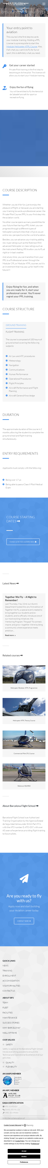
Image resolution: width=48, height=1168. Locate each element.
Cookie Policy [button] (19, 1141)
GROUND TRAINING (16, 325)
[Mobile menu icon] (43, 3)
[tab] (16, 325)
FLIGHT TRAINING (15, 331)
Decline (24, 1157)
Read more (9, 635)
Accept (24, 1151)
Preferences (24, 1162)
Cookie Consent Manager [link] (12, 1125)
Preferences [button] (35, 1144)
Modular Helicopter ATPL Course (21, 46)
